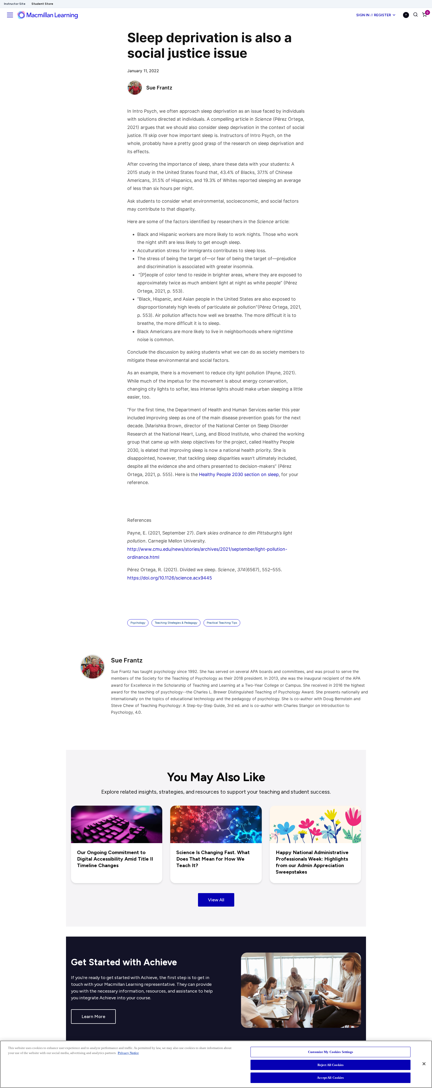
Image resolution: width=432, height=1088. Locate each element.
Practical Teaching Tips (222, 622)
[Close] (424, 1063)
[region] (216, 1064)
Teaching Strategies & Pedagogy (176, 622)
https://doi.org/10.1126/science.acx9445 (169, 577)
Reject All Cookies (331, 1065)
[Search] (415, 15)
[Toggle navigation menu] (10, 15)
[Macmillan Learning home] (47, 15)
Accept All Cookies (330, 1078)
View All (216, 900)
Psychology (137, 622)
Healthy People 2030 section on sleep (239, 474)
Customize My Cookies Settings (330, 1052)
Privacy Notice (128, 1053)
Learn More (93, 1016)
